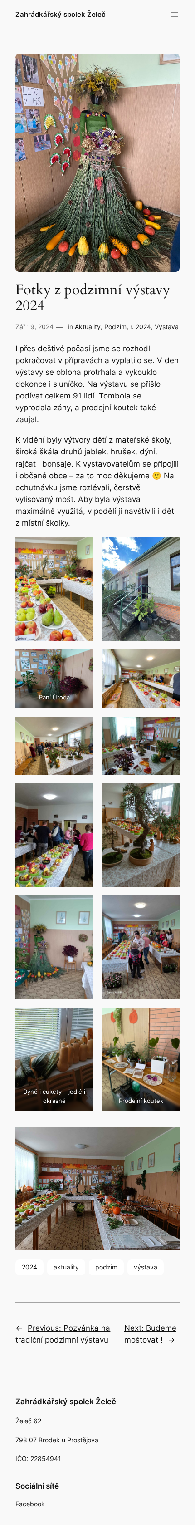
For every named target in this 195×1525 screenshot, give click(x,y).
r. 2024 (140, 326)
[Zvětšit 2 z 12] (167, 549)
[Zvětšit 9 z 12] (81, 907)
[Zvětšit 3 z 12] (81, 661)
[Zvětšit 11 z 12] (81, 1019)
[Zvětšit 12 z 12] (167, 1019)
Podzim (115, 326)
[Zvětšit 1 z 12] (81, 549)
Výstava (167, 326)
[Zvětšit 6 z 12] (167, 728)
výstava (145, 1267)
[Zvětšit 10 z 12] (167, 907)
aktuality (66, 1267)
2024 (29, 1267)
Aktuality (88, 326)
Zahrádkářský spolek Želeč (60, 14)
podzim (106, 1267)
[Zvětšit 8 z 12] (167, 795)
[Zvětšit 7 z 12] (81, 795)
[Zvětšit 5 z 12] (81, 728)
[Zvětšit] (167, 1138)
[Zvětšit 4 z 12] (167, 661)
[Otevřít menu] (174, 14)
